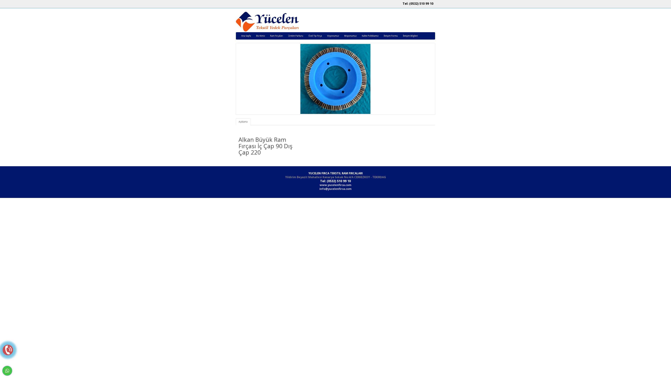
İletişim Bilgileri (410, 35)
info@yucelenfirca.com (335, 189)
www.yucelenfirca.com (335, 185)
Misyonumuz (350, 35)
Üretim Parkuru (295, 35)
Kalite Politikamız (370, 35)
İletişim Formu (391, 35)
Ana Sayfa (246, 35)
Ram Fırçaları (276, 35)
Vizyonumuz (333, 35)
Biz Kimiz (260, 35)
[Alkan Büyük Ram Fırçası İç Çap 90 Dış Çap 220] (335, 79)
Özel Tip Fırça (315, 35)
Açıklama (243, 121)
